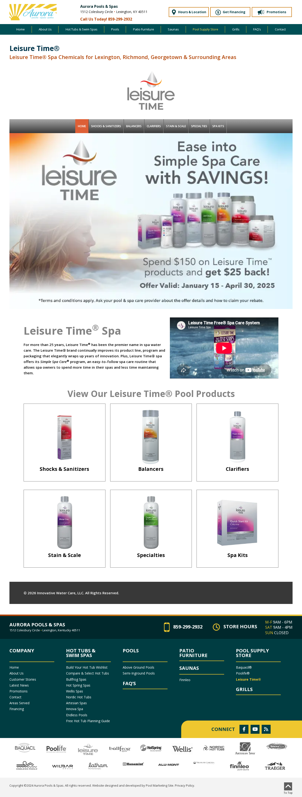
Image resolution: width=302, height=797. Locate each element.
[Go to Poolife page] (56, 749)
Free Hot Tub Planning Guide (88, 721)
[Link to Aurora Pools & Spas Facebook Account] (243, 729)
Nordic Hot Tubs (78, 697)
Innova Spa (74, 709)
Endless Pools (76, 715)
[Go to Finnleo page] (239, 766)
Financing (16, 709)
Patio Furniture (193, 653)
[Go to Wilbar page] (62, 766)
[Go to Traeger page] (275, 766)
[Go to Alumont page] (168, 764)
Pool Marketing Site (159, 785)
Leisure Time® (248, 679)
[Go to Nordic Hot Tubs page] (214, 747)
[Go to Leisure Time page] (88, 749)
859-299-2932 (120, 19)
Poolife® (243, 673)
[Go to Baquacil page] (25, 747)
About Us (16, 673)
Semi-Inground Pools (139, 673)
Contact (15, 697)
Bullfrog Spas (76, 679)
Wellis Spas (74, 691)
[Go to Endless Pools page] (27, 765)
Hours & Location (191, 12)
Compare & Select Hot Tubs (87, 673)
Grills (244, 689)
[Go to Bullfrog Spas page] (119, 748)
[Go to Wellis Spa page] (182, 749)
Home (14, 667)
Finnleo (184, 680)
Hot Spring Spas (78, 685)
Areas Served (19, 703)
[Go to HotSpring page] (151, 747)
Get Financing (233, 12)
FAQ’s (129, 683)
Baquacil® (244, 667)
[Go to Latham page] (98, 766)
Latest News (19, 685)
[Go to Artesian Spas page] (245, 748)
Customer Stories (22, 679)
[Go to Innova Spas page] (277, 746)
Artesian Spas (76, 703)
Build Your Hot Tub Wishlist (87, 667)
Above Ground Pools (138, 667)
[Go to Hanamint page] (133, 764)
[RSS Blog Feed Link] (266, 729)
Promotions (276, 12)
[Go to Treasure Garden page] (204, 762)
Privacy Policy (184, 785)
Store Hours (240, 627)
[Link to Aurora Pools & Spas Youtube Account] (255, 729)
